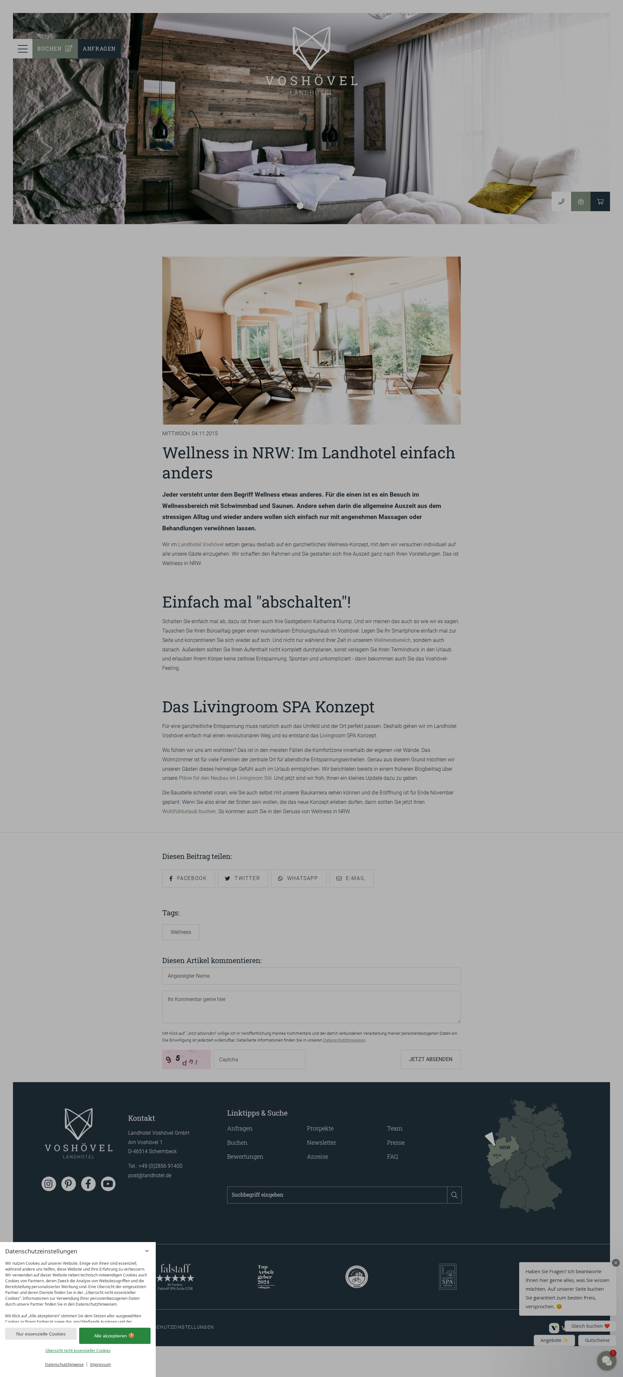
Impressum (100, 1364)
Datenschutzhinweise (64, 1364)
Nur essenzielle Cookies (41, 1333)
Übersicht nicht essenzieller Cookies (78, 1350)
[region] (78, 1290)
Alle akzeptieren (110, 1335)
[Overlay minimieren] (147, 1251)
